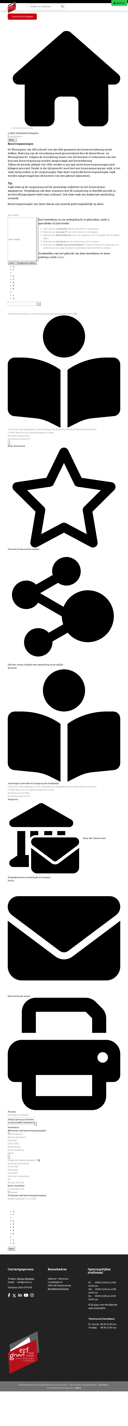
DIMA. (78, 1387)
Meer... (12, 139)
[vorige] (14, 266)
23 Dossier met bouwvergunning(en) (27, 1195)
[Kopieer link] (37, 1124)
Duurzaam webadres (18, 1114)
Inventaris (13, 1127)
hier (61, 257)
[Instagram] (32, 1295)
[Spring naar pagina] (39, 304)
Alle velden (13, 215)
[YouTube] (26, 1295)
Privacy (103, 1384)
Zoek (11, 262)
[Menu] (9, 442)
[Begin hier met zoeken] (66, 78)
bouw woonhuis (16, 1185)
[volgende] (14, 298)
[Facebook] (9, 1295)
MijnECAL (120, 3)
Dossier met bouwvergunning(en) (27, 1130)
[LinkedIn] (20, 1295)
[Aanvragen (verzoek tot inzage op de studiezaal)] (64, 371)
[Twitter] (14, 1295)
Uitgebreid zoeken (26, 262)
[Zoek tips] (37, 239)
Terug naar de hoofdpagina (22, 16)
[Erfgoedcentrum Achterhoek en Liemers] (14, 6)
